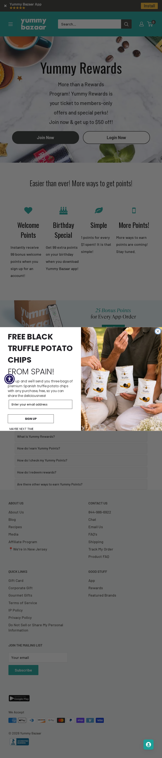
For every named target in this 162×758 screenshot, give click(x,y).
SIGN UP (31, 419)
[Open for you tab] (148, 744)
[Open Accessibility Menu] (9, 379)
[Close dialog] (158, 331)
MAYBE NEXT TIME (21, 429)
